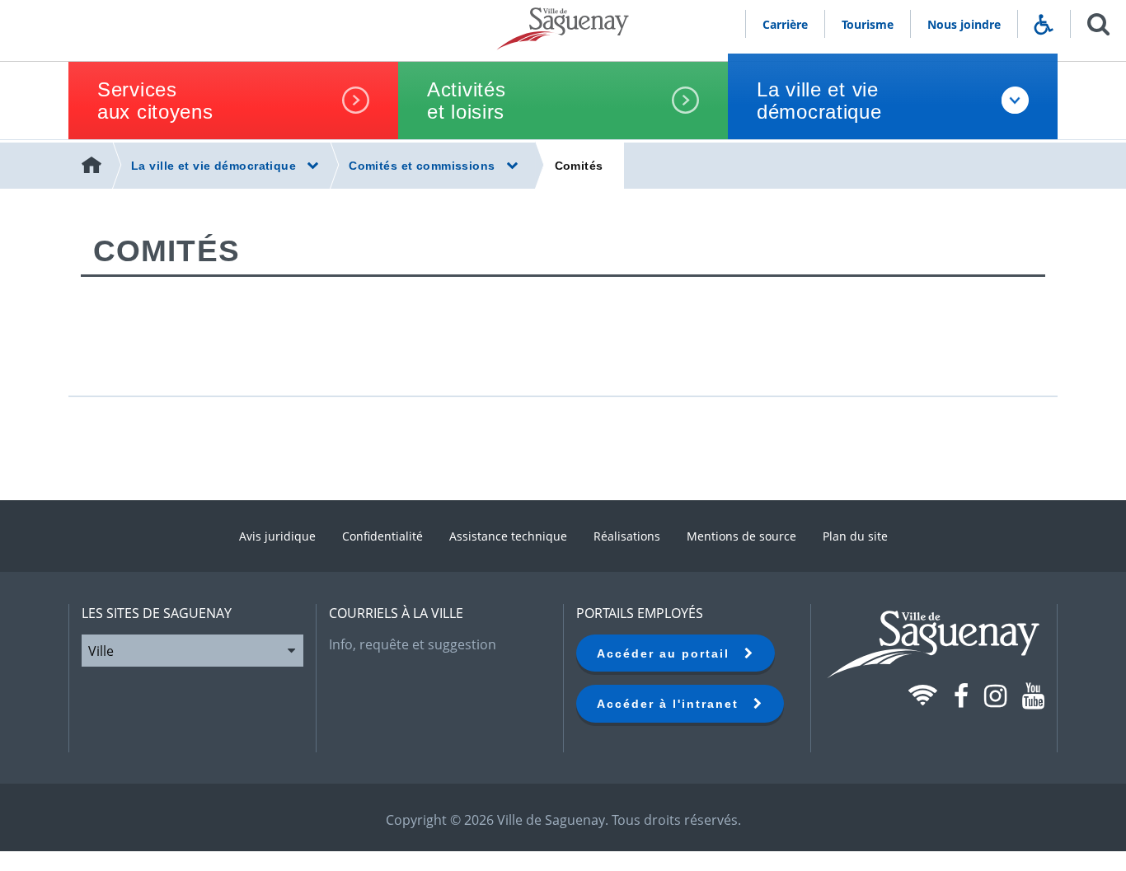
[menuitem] (93, 166)
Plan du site (855, 536)
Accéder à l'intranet (675, 703)
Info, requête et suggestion (412, 644)
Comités (579, 165)
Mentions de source (741, 536)
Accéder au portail (670, 653)
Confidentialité (382, 536)
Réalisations (626, 536)
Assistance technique (508, 536)
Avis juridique (277, 536)
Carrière (785, 24)
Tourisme (868, 24)
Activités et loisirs (466, 100)
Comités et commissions (422, 165)
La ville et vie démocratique (819, 100)
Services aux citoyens (155, 100)
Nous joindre (964, 24)
